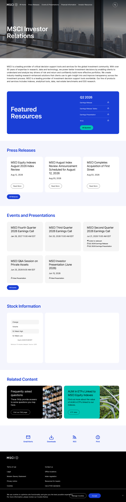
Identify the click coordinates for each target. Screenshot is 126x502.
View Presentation (19, 278)
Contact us (49, 467)
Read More (17, 186)
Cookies (10, 486)
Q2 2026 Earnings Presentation (100, 246)
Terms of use (11, 467)
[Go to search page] (115, 4)
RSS (74, 442)
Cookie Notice (42, 497)
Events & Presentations (50, 5)
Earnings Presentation (87, 115)
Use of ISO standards (52, 486)
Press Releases (33, 5)
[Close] (123, 495)
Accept (94, 496)
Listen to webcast (95, 241)
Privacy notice (12, 481)
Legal (9, 472)
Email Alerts (28, 442)
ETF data (73, 412)
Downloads (51, 442)
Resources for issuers (52, 481)
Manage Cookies (78, 496)
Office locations (50, 472)
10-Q (81, 121)
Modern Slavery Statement (16, 476)
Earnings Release (86, 103)
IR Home (23, 5)
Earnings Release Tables (88, 109)
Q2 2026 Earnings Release (98, 244)
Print (98, 442)
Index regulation (51, 476)
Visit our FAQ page (20, 412)
